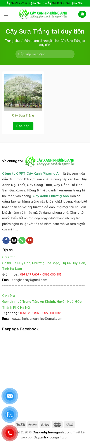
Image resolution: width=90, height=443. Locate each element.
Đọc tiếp (22, 126)
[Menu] (6, 14)
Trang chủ (12, 40)
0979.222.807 (20, 3)
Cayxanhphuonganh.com (52, 432)
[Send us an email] (14, 240)
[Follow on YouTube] (29, 240)
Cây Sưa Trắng (23, 115)
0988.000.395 (61, 3)
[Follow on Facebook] (6, 240)
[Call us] (22, 240)
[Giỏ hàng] (82, 14)
